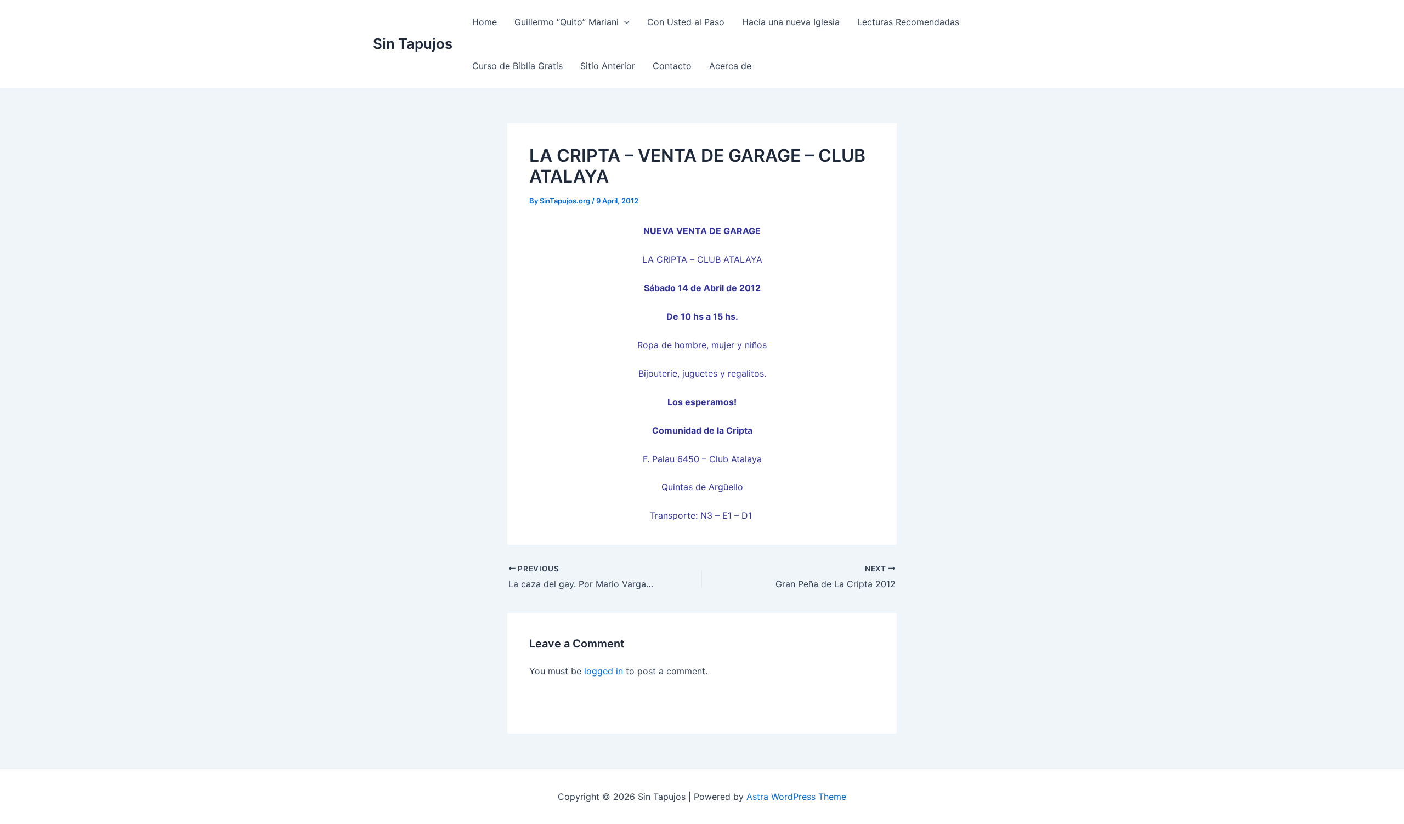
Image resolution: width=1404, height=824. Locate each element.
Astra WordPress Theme (796, 796)
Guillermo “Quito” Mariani (566, 21)
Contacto (672, 65)
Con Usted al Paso (685, 21)
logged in (603, 671)
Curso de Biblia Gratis (517, 65)
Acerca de (730, 65)
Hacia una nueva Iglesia (791, 21)
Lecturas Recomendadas (908, 21)
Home (484, 21)
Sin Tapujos (412, 43)
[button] (624, 22)
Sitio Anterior (607, 65)
